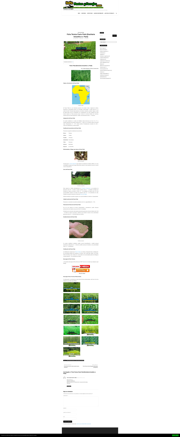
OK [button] (175, 435)
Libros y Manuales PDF (104, 62)
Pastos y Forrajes (68, 9)
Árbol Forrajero (102, 48)
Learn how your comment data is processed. (83, 423)
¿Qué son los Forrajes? (109, 13)
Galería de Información (98, 13)
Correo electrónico (67, 412)
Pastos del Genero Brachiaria (71, 360)
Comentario (65, 395)
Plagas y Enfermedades (104, 73)
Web (64, 416)
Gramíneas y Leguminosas (104, 56)
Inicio (79, 13)
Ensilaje (85, 194)
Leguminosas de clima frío (104, 60)
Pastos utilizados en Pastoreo (80, 360)
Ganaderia (101, 54)
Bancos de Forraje (103, 49)
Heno (81, 194)
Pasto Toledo (78, 251)
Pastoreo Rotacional (86, 188)
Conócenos (83, 13)
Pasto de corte (102, 67)
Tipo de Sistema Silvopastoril (105, 78)
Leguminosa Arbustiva (103, 57)
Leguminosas (102, 59)
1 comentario (86, 38)
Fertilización (102, 52)
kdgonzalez (81, 38)
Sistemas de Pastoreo (103, 75)
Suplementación (102, 76)
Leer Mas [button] (34, 435)
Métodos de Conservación (104, 65)
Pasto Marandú (73, 163)
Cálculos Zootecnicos (103, 51)
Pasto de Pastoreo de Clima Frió (105, 70)
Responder (69, 386)
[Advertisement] (90, 22)
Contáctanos (90, 13)
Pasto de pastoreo (81, 32)
